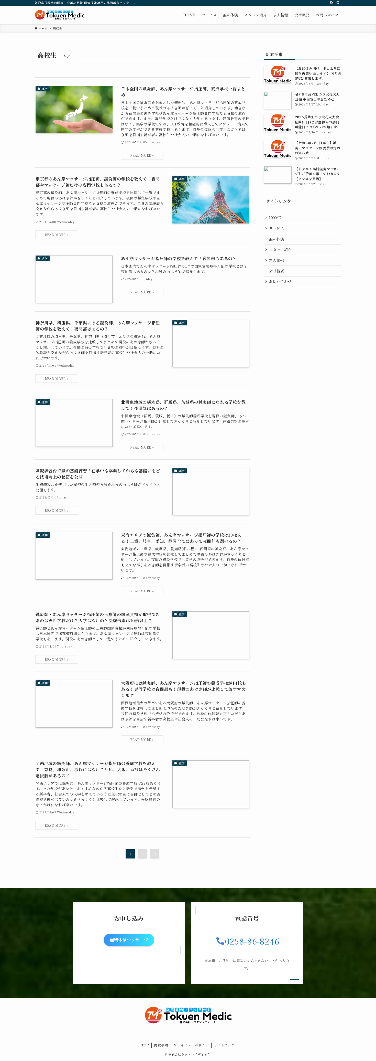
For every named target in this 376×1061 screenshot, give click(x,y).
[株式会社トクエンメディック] (60, 15)
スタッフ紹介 (280, 249)
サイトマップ (224, 1045)
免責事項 (161, 1045)
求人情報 (276, 260)
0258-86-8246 (252, 941)
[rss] (331, 3)
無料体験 (276, 238)
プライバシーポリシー (191, 1045)
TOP (145, 1045)
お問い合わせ (280, 281)
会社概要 (276, 270)
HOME (275, 217)
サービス (276, 228)
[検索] (338, 3)
